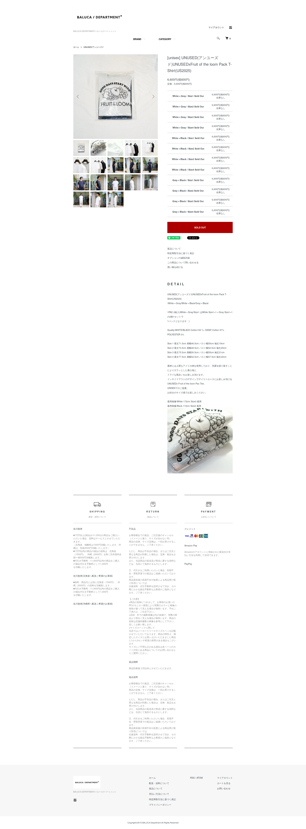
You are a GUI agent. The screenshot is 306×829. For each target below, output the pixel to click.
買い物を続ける (175, 267)
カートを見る (223, 783)
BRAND (137, 39)
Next (153, 96)
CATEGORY (165, 39)
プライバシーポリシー (160, 804)
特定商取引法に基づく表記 (180, 253)
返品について (174, 248)
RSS (192, 777)
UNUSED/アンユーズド (94, 47)
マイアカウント (216, 27)
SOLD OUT (200, 227)
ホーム (76, 47)
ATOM (200, 777)
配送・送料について (159, 783)
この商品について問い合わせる (183, 262)
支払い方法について (159, 793)
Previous (78, 96)
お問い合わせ (223, 788)
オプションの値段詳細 (178, 257)
